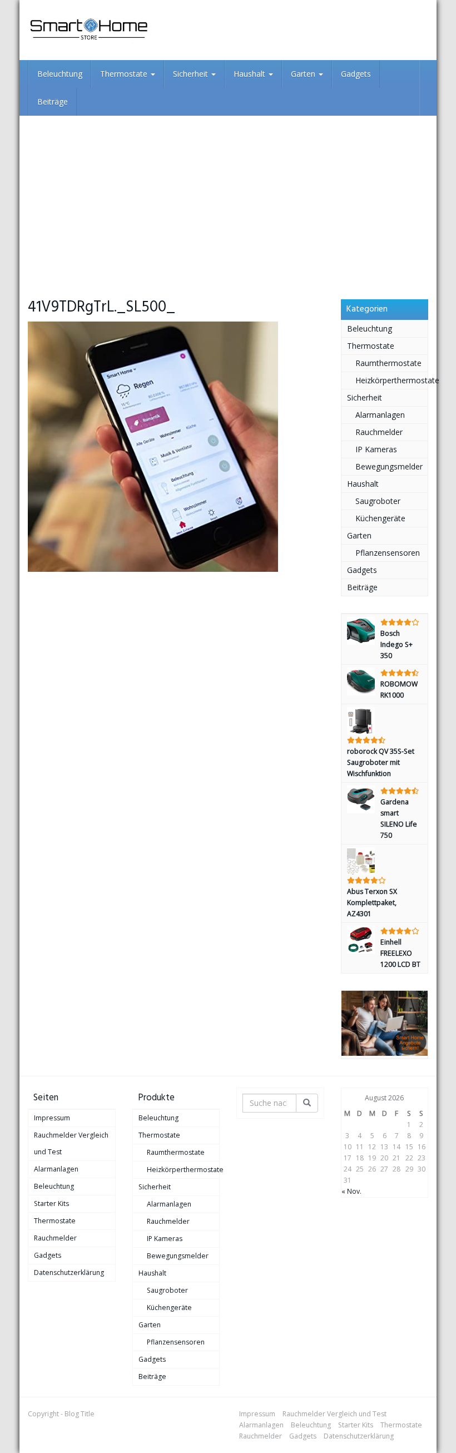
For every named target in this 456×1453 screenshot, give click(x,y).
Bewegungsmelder (389, 466)
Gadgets (356, 73)
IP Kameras (376, 449)
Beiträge (52, 101)
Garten (304, 73)
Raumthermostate (388, 363)
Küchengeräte (380, 518)
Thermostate (125, 73)
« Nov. (351, 1191)
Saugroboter (377, 501)
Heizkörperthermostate (391, 380)
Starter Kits (51, 1203)
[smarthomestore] (89, 30)
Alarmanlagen (380, 414)
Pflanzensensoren (387, 552)
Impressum (52, 1118)
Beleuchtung (59, 73)
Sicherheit (191, 73)
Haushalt (250, 73)
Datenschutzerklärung (69, 1272)
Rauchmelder (379, 432)
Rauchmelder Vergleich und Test (71, 1143)
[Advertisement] (228, 199)
